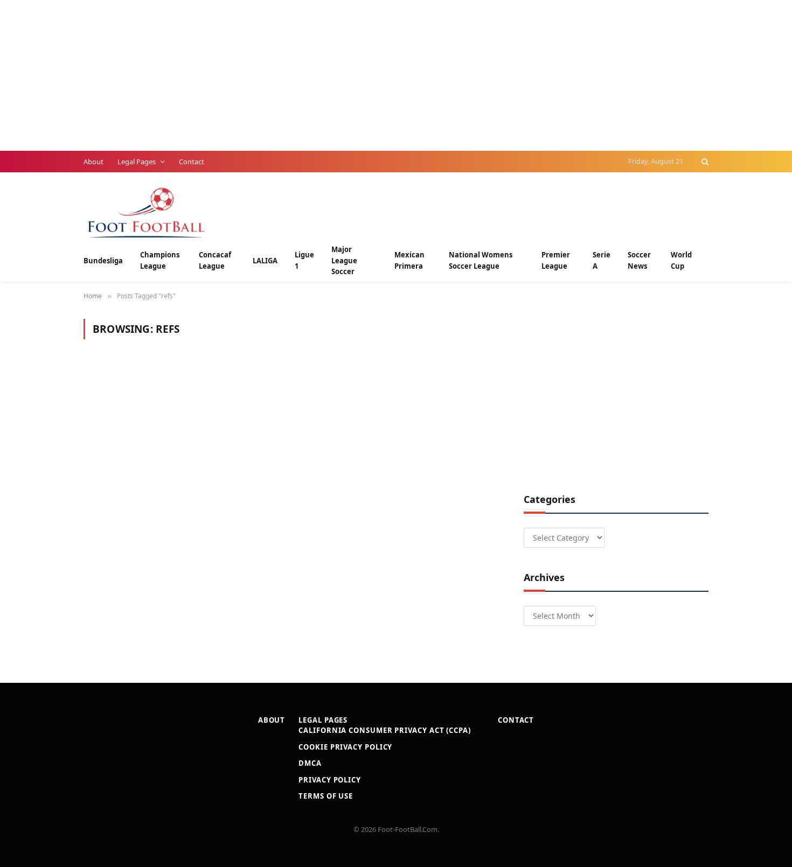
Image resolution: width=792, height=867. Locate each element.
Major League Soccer (344, 260)
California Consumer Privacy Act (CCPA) (384, 730)
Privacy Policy (329, 780)
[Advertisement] (323, 75)
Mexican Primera (409, 260)
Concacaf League (215, 260)
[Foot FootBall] (147, 211)
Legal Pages (136, 161)
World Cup (681, 260)
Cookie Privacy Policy (345, 747)
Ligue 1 (304, 260)
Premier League (555, 260)
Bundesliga (103, 260)
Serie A (601, 260)
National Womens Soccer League (480, 260)
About (93, 161)
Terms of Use (325, 796)
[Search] (703, 161)
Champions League (159, 260)
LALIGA (265, 260)
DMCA (310, 763)
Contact (191, 161)
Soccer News (639, 260)
